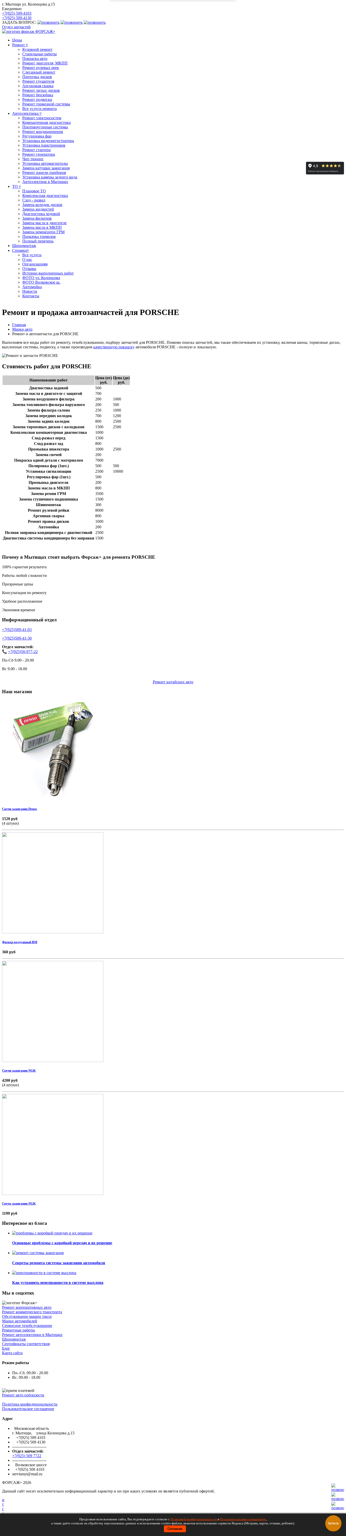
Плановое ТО (34, 191)
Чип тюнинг (33, 159)
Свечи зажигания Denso (19, 809)
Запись (333, 1523)
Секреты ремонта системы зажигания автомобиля (58, 1263)
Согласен (174, 1529)
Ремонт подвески (37, 99)
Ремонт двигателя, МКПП (45, 63)
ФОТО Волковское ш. (41, 282)
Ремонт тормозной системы (46, 104)
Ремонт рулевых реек (40, 67)
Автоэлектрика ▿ (27, 113)
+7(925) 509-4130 (16, 18)
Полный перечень (37, 241)
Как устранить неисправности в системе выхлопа (57, 1282)
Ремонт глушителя (38, 81)
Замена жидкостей (38, 209)
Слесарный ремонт (38, 72)
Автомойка (32, 287)
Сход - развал (33, 200)
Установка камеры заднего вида (49, 177)
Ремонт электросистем (41, 118)
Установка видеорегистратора (48, 141)
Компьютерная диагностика (46, 122)
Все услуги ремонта (39, 108)
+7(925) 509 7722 (26, 1456)
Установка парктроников (43, 145)
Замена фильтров (37, 218)
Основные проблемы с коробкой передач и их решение (62, 1243)
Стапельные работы (39, 54)
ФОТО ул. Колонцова (41, 278)
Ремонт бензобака (37, 95)
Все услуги (32, 255)
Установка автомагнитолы (45, 163)
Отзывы (29, 268)
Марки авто (22, 329)
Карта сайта (12, 1353)
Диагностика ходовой (41, 214)
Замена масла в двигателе (44, 223)
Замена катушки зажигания (46, 168)
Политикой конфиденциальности (194, 1519)
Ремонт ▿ (20, 45)
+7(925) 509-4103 (16, 13)
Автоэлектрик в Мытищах (45, 181)
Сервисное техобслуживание (27, 1325)
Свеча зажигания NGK (19, 1203)
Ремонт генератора (38, 154)
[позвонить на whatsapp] (95, 22)
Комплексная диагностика (45, 195)
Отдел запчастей (16, 27)
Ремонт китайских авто (173, 682)
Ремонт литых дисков (41, 90)
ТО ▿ (16, 186)
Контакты (30, 296)
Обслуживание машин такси (27, 1316)
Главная (19, 325)
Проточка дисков (37, 77)
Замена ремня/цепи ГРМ (43, 232)
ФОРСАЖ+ (44, 31)
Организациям (35, 264)
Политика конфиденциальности (29, 1404)
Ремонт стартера (36, 150)
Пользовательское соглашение (28, 1409)
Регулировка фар (36, 136)
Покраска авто (34, 58)
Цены (17, 40)
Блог (6, 1348)
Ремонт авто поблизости (23, 1395)
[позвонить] (337, 1508)
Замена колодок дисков (42, 204)
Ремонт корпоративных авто (26, 1307)
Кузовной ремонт (37, 49)
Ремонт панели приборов (44, 172)
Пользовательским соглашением (243, 1519)
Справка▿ (20, 250)
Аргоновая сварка (37, 86)
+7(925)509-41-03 (17, 629)
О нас (27, 259)
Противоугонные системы (45, 127)
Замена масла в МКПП (42, 227)
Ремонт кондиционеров (42, 131)
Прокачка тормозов (39, 236)
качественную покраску (113, 347)
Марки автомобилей (19, 1321)
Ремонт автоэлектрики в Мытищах (32, 1334)
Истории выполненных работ (48, 273)
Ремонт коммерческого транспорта (32, 1312)
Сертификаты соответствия (26, 1344)
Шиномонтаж (24, 245)
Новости (29, 291)
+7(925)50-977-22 (23, 651)
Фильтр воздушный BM (19, 942)
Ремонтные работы (18, 1330)
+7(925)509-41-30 (17, 638)
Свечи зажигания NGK (19, 1070)
